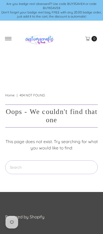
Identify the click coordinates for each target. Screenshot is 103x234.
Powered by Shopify (24, 216)
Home (10, 95)
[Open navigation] (8, 39)
